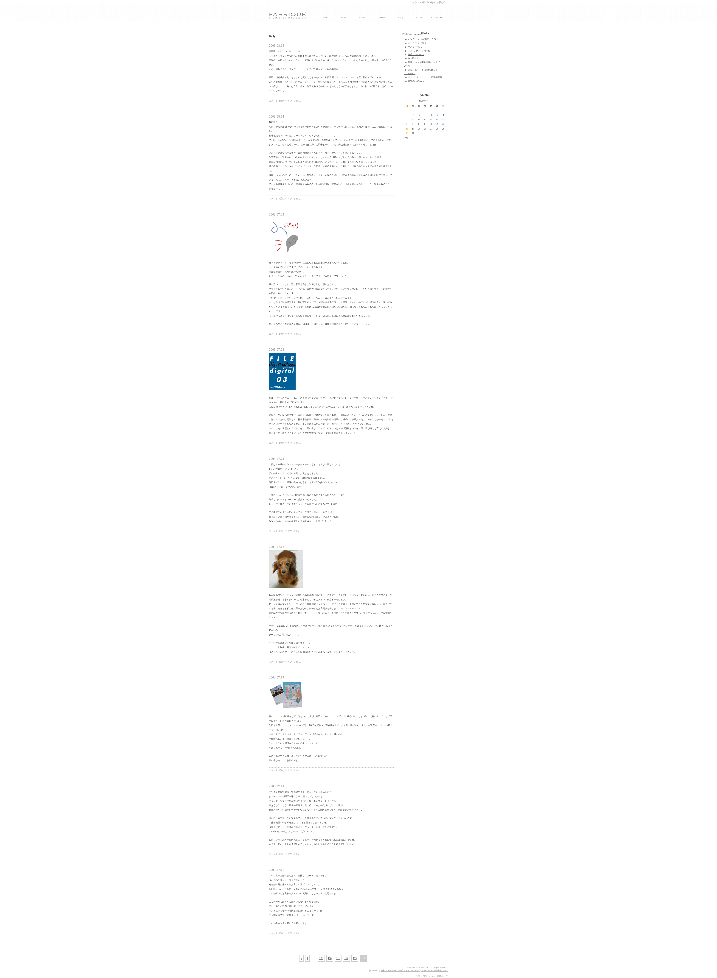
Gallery (362, 17)
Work (343, 17)
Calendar (382, 17)
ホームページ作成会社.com (434, 970)
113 (355, 958)
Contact (419, 17)
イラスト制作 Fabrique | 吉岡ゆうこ (431, 976)
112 (346, 958)
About (324, 17)
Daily (400, 17)
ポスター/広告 (415, 47)
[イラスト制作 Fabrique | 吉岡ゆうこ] (287, 13)
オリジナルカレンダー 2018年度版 (425, 77)
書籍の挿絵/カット (417, 81)
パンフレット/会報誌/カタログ (423, 39)
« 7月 (405, 138)
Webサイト (413, 58)
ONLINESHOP (438, 17)
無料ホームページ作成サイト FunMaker (400, 970)
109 (321, 958)
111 (338, 958)
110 (330, 958)
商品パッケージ (416, 54)
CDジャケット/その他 (419, 50)
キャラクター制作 (417, 43)
